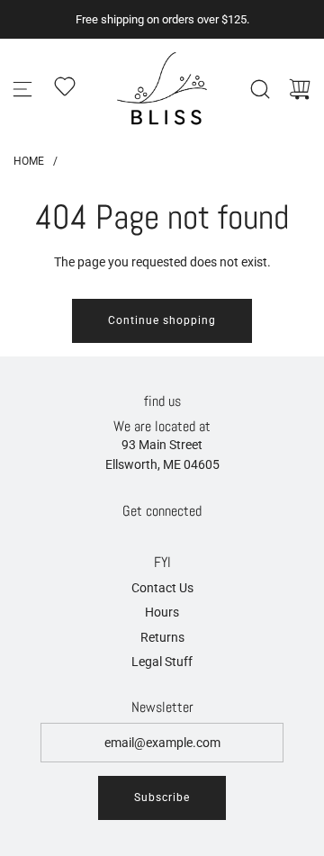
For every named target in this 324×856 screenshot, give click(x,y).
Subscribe (162, 797)
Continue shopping (162, 320)
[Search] (260, 89)
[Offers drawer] (65, 86)
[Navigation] (22, 89)
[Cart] (300, 89)
